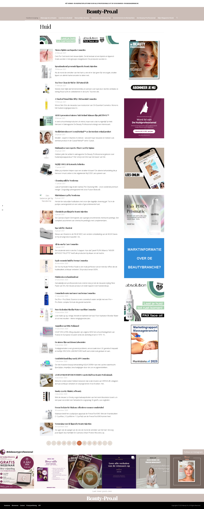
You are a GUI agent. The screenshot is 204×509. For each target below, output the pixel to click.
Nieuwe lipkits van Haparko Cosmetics (70, 50)
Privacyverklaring (31, 505)
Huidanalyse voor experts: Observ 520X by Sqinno (74, 148)
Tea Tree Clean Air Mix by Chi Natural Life (72, 82)
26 (74, 443)
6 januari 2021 (60, 214)
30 (95, 443)
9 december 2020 (61, 345)
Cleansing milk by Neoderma (66, 180)
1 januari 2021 (60, 247)
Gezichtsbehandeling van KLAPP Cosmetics (72, 358)
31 (100, 443)
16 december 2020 (61, 312)
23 (59, 443)
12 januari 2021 (60, 167)
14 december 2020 (61, 328)
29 (89, 443)
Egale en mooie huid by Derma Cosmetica (71, 260)
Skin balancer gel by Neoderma (67, 195)
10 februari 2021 (60, 102)
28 (84, 443)
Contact (22, 505)
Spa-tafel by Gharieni (63, 228)
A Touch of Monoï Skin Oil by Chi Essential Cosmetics (75, 99)
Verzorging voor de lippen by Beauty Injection (73, 424)
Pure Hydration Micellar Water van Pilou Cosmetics (75, 309)
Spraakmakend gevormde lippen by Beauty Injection (76, 66)
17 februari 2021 (60, 85)
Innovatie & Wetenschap (101, 18)
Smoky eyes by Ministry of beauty (68, 391)
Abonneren (15, 505)
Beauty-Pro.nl (102, 11)
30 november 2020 (61, 410)
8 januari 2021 (60, 198)
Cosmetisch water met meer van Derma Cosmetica (75, 293)
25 (69, 443)
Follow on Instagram (193, 452)
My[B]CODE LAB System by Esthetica (69, 164)
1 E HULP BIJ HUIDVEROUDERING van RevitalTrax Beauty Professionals (83, 375)
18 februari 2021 (60, 69)
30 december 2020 (61, 263)
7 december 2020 (61, 361)
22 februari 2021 (60, 53)
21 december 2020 (61, 296)
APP (39, 505)
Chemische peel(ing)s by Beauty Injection (71, 211)
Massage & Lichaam (48, 18)
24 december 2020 (61, 280)
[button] (17, 472)
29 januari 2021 (60, 134)
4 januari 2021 (60, 231)
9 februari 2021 (60, 118)
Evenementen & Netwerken (123, 18)
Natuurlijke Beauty (82, 18)
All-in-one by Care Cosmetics (66, 244)
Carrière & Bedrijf (65, 18)
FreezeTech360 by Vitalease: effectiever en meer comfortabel (79, 407)
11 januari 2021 (60, 183)
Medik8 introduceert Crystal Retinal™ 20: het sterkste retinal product (83, 131)
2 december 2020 (61, 394)
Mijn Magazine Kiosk (166, 18)
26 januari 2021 (60, 151)
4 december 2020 (61, 377)
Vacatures (7, 505)
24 (64, 443)
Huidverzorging (32, 18)
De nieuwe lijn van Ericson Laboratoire (70, 342)
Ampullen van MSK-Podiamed (67, 326)
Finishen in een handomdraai (66, 277)
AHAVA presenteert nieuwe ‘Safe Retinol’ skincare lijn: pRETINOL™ (82, 115)
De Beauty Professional (146, 18)
